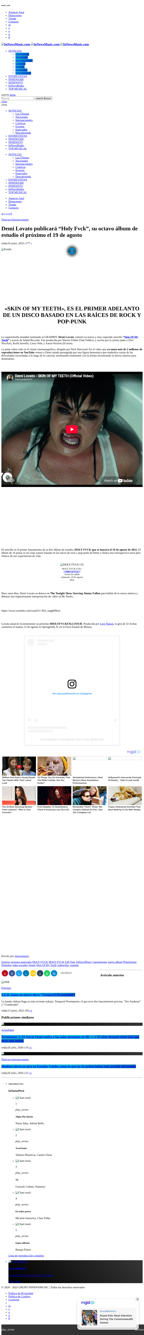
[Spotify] (9, 31)
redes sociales (20, 965)
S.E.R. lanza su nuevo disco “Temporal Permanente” (38, 995)
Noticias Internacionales (15, 219)
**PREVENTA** (72, 571)
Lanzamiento (100, 962)
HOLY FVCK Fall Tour (62, 962)
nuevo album (115, 962)
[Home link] (45, 44)
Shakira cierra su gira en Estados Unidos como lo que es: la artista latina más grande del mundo (68, 1066)
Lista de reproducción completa (26, 1255)
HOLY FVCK (40, 962)
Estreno (5, 962)
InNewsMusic (84, 962)
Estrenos (6, 988)
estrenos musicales (21, 962)
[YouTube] (9, 24)
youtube (74, 965)
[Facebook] (9, 37)
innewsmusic (22, 956)
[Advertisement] (72, 276)
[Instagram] (9, 34)
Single (32, 965)
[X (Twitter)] (9, 28)
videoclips (63, 965)
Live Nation (106, 623)
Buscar (43, 98)
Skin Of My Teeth (46, 965)
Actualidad (7, 1030)
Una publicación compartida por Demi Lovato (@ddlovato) (72, 739)
